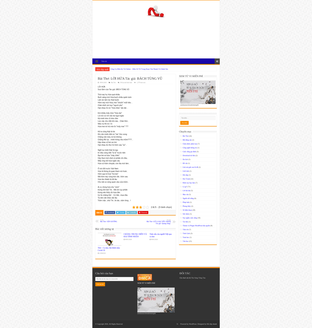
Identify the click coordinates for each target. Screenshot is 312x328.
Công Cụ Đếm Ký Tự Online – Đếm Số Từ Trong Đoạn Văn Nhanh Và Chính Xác (139, 69)
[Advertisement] (156, 37)
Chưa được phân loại (190, 144)
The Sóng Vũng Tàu (198, 278)
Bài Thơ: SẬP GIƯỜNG (108, 220)
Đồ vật (185, 163)
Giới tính (186, 171)
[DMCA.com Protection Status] (144, 277)
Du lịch (185, 159)
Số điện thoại (187, 210)
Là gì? (185, 187)
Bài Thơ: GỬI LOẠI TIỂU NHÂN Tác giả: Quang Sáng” (159, 221)
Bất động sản (187, 140)
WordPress (192, 324)
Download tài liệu (189, 155)
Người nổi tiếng (188, 198)
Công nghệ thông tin (190, 148)
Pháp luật (186, 202)
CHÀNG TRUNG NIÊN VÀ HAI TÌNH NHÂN (135, 235)
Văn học (185, 241)
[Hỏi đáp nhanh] (156, 11)
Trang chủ (97, 61)
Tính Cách (186, 233)
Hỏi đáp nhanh (212, 324)
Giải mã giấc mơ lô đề (190, 167)
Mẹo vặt (185, 194)
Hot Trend (186, 179)
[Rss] (177, 324)
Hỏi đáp (185, 175)
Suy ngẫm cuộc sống (190, 218)
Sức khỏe (186, 214)
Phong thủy (187, 206)
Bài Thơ (113, 82)
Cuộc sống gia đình (189, 152)
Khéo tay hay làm (189, 183)
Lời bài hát (186, 191)
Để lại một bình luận (126, 82)
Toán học (186, 237)
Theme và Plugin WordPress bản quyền (196, 226)
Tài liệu (185, 222)
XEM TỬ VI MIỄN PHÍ (146, 283)
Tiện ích (104, 61)
